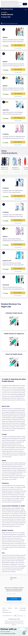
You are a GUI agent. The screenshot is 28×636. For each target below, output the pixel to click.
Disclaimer (23, 608)
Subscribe (14, 598)
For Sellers (22, 610)
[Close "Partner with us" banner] (26, 628)
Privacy (10, 608)
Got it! (25, 4)
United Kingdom (19, 615)
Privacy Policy (17, 6)
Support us (5, 610)
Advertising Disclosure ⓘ (7, 615)
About (4, 608)
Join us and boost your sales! (8, 633)
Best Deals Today (7, 612)
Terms (16, 608)
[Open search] (25, 9)
